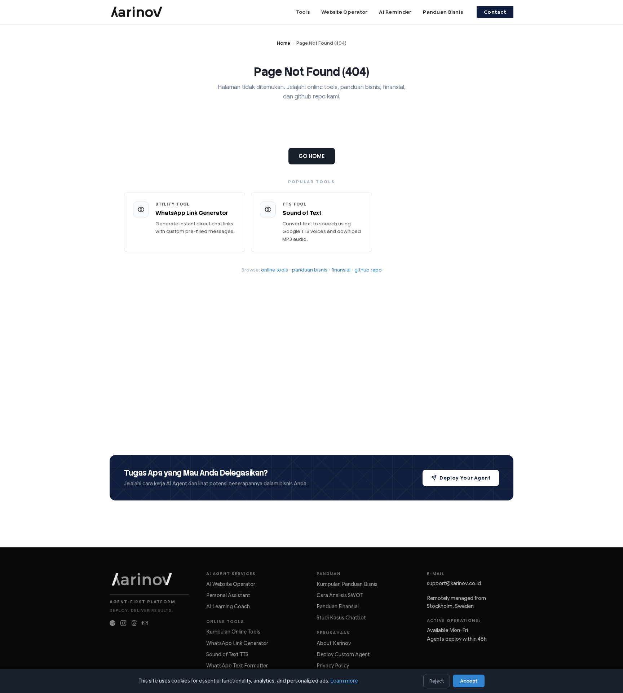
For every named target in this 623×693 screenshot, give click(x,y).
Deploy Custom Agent (343, 654)
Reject (436, 681)
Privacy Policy (333, 665)
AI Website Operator (230, 584)
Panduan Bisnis (443, 12)
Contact (495, 12)
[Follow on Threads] (134, 623)
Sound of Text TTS (227, 654)
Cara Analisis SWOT (340, 595)
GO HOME (312, 156)
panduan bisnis (309, 270)
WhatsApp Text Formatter (237, 665)
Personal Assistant (228, 595)
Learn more (344, 680)
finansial (340, 270)
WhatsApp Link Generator (237, 643)
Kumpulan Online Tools (233, 631)
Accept (468, 681)
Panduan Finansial (338, 606)
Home (283, 43)
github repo (368, 270)
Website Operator (344, 12)
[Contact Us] (145, 623)
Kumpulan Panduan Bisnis (347, 584)
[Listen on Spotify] (112, 623)
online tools (274, 270)
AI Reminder (395, 12)
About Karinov (334, 643)
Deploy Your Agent (465, 478)
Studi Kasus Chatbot (341, 617)
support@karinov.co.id (454, 583)
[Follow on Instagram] (123, 623)
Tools (303, 12)
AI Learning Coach (228, 606)
